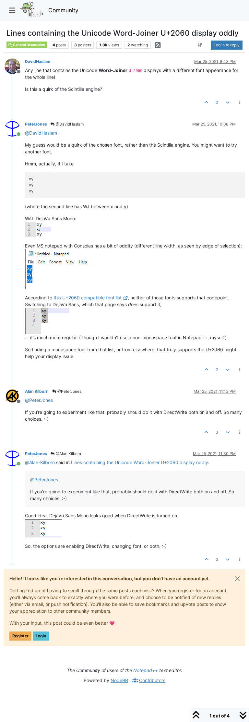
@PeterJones (68, 391)
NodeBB (119, 680)
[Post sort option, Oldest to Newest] (200, 45)
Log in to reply (227, 44)
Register (20, 635)
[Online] (15, 128)
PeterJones (36, 124)
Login (41, 635)
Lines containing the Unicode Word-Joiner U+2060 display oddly (139, 462)
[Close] (237, 578)
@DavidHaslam (69, 124)
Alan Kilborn (37, 391)
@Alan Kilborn (68, 453)
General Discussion (28, 45)
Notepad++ (145, 670)
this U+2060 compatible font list (87, 297)
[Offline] (15, 65)
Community (63, 10)
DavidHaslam (37, 61)
